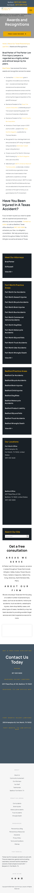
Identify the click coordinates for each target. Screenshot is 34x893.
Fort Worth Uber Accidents (15, 348)
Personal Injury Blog (17, 829)
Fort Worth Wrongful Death (16, 353)
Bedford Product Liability (15, 408)
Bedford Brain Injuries (13, 385)
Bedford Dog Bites (12, 395)
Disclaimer (17, 835)
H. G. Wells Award (18, 77)
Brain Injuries (17, 806)
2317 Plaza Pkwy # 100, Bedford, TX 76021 (17, 684)
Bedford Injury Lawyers (17, 679)
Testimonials (17, 787)
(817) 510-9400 (10, 458)
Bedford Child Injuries (14, 390)
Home (4, 44)
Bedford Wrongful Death (15, 423)
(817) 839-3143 (21, 5)
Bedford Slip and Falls (13, 413)
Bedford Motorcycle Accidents (13, 401)
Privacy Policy (17, 838)
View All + (8, 272)
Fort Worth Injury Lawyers (17, 717)
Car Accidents (17, 803)
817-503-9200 (17, 673)
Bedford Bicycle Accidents (15, 380)
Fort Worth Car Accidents (15, 292)
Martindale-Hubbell (22, 146)
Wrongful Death (17, 816)
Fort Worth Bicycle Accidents (16, 302)
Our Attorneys (17, 781)
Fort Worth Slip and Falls (14, 338)
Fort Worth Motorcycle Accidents (14, 331)
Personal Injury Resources (17, 832)
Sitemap (17, 844)
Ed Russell (9, 267)
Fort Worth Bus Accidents (15, 312)
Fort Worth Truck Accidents (16, 343)
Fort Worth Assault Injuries (16, 297)
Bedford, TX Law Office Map (17, 689)
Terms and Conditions (17, 841)
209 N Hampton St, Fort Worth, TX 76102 (17, 722)
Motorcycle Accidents (17, 810)
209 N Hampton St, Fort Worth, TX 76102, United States (15, 452)
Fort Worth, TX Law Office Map (17, 728)
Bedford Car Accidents (14, 375)
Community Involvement (17, 778)
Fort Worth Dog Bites (13, 325)
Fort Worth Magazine (23, 156)
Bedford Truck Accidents (15, 418)
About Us (17, 775)
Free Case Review (16, 34)
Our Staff (17, 784)
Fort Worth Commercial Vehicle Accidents (14, 318)
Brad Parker (6, 68)
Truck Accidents (17, 813)
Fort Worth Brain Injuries (15, 307)
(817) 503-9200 (20, 2)
